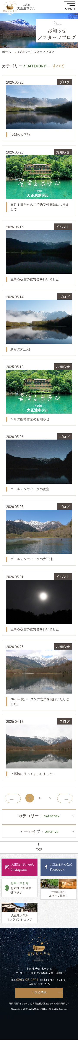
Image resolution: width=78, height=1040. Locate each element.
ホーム (6, 51)
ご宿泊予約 (39, 992)
